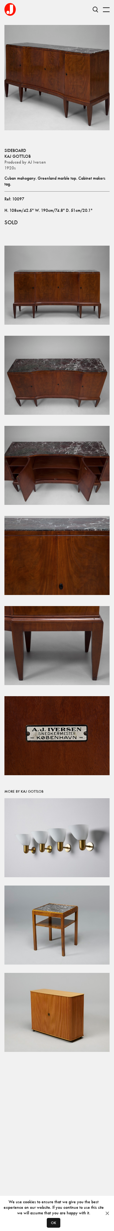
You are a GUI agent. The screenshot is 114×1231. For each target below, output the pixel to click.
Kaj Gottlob (17, 156)
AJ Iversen (37, 162)
